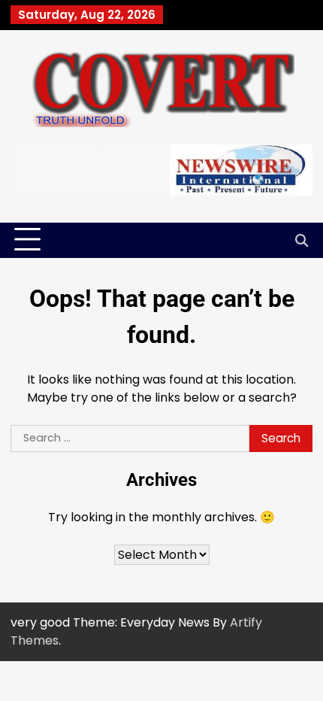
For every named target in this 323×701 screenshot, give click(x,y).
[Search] (301, 240)
